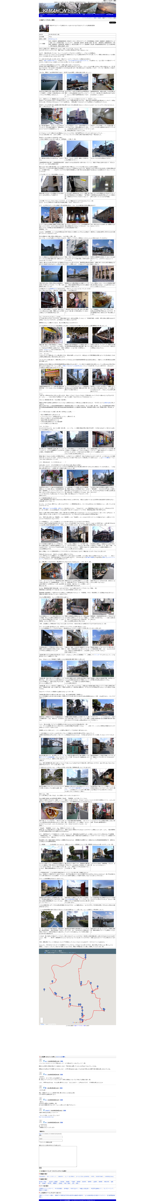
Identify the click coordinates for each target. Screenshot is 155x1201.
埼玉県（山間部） (53, 1181)
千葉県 (73, 1181)
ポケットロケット (51, 1176)
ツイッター (97, 654)
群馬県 (78, 1181)
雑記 (41, 16)
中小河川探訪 (58, 1188)
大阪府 (99, 18)
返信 (62, 1061)
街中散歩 (66, 1188)
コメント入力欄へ (60, 1056)
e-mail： (41, 1138)
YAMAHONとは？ (51, 14)
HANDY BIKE (99, 1176)
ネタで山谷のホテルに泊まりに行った (78, 60)
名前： (40, 1135)
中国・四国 (67, 1183)
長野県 (89, 1181)
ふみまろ (47, 1110)
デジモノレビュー (99, 14)
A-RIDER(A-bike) (109, 1176)
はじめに (42, 14)
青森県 (55, 1183)
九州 (73, 1183)
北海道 (60, 1183)
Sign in (40, 1133)
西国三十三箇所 (43, 1190)
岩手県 (49, 1183)
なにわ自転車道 (70, 899)
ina (46, 1074)
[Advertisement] (62, 1040)
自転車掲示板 (109, 14)
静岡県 (100, 1181)
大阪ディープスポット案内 (80, 1025)
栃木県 (84, 1181)
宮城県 (44, 1183)
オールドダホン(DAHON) (82, 1176)
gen (46, 1061)
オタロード (47, 349)
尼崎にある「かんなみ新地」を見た (52, 508)
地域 (95, 18)
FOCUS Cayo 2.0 (53, 39)
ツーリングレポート (87, 18)
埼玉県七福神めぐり (96, 1188)
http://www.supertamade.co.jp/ (46, 1117)
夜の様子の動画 (90, 557)
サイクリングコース (75, 14)
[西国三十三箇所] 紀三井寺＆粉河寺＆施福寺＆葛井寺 (69, 1195)
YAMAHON (42, 1176)
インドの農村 (105, 457)
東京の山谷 (107, 402)
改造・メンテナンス (88, 14)
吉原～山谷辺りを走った (50, 60)
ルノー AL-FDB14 (69, 1176)
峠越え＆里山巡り (84, 1188)
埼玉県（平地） (43, 1181)
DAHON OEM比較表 (63, 14)
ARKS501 (60, 1176)
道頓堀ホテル (53, 288)
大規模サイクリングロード (46, 1188)
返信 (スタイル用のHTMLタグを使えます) (50, 1145)
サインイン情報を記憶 (46, 1142)
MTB (92, 1176)
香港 (77, 1183)
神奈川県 (106, 1181)
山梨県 (95, 1181)
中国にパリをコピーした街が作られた (72, 366)
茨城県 (67, 1181)
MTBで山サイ (74, 1188)
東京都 (62, 1181)
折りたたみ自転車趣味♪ (65, 1200)
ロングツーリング (108, 1188)
